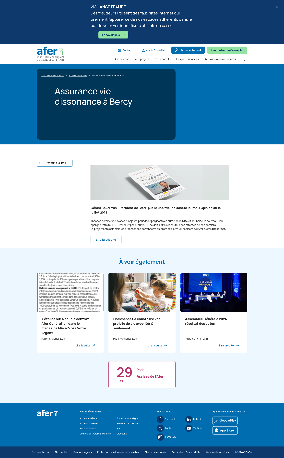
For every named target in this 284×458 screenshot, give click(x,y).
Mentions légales (82, 452)
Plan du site (61, 452)
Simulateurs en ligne (128, 418)
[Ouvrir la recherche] (243, 59)
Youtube (197, 428)
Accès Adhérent (89, 418)
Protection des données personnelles (118, 452)
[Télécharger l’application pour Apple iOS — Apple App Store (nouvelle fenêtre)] (225, 430)
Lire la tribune (106, 240)
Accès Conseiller (156, 50)
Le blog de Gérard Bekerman (95, 433)
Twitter (168, 428)
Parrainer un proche (127, 423)
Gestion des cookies (217, 452)
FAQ (119, 428)
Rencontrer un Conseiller (227, 50)
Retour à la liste (56, 163)
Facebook (170, 419)
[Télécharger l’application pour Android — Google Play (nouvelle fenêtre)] (225, 421)
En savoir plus (111, 35)
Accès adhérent (190, 50)
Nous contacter (40, 452)
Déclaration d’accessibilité (186, 452)
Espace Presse (88, 428)
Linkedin (197, 419)
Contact (127, 50)
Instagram (170, 436)
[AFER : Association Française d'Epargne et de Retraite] (52, 54)
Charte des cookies (155, 452)
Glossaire (122, 433)
